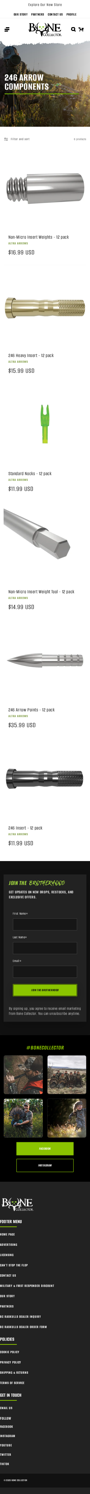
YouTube (6, 1445)
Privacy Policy (10, 1362)
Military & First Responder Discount (27, 1286)
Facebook (6, 1426)
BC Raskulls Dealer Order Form (23, 1327)
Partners (37, 14)
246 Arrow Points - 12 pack (31, 710)
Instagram (7, 1436)
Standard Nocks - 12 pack (29, 474)
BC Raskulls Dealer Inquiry (20, 1316)
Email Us (6, 1408)
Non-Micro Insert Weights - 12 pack (38, 237)
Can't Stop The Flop (14, 1265)
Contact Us (55, 14)
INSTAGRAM (45, 1165)
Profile (71, 14)
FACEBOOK (45, 1149)
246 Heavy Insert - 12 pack (31, 355)
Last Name (20, 937)
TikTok (4, 1464)
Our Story (21, 14)
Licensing (7, 1255)
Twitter (5, 1454)
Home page (7, 1234)
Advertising (8, 1244)
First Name (20, 914)
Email (17, 961)
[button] (7, 29)
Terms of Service (12, 1383)
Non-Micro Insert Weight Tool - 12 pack (41, 592)
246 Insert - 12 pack (25, 828)
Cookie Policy (9, 1352)
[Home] (18, 1204)
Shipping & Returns (14, 1372)
